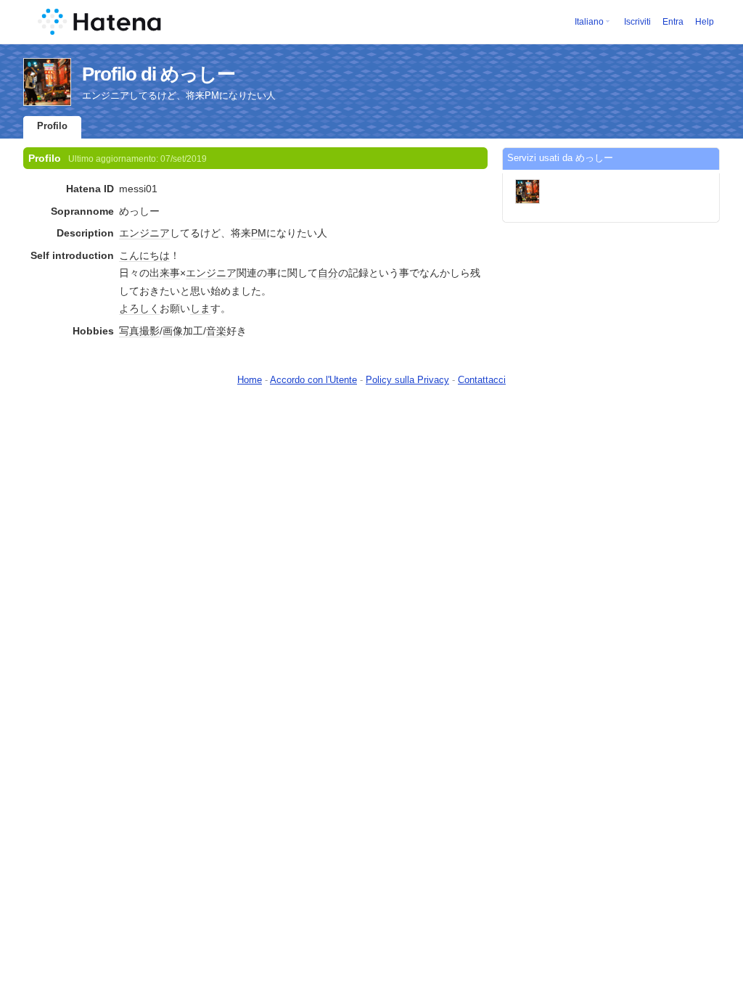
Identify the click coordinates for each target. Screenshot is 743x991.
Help (704, 22)
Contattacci (482, 379)
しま (200, 308)
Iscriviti (637, 22)
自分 (328, 273)
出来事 (164, 273)
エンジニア (144, 233)
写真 (129, 331)
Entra (673, 22)
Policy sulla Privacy (407, 379)
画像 (173, 331)
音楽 (216, 331)
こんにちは (144, 255)
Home (249, 379)
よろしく (139, 308)
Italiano (589, 22)
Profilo (52, 125)
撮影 (149, 331)
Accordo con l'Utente (313, 379)
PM (258, 233)
